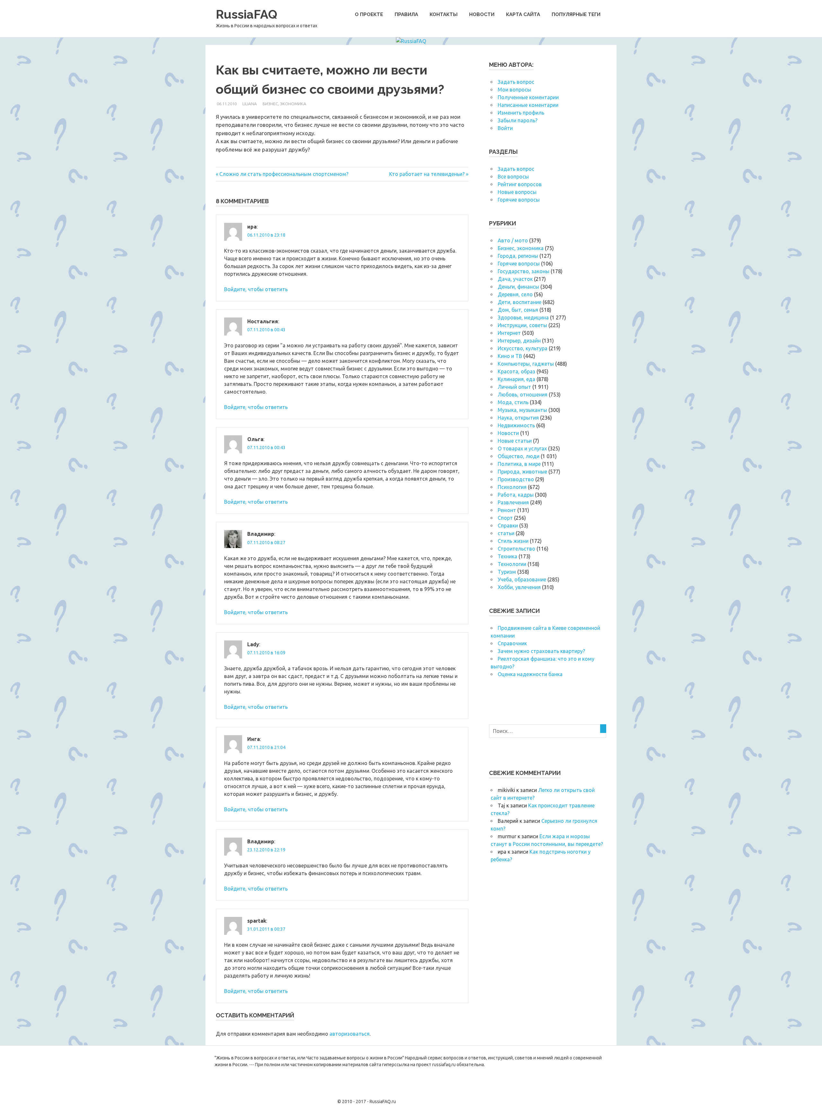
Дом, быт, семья (518, 310)
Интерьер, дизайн (519, 341)
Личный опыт (514, 387)
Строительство (516, 549)
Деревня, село (515, 294)
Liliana (249, 103)
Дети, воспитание (519, 302)
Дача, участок (515, 279)
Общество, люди (518, 456)
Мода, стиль (513, 402)
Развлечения (513, 502)
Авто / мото (513, 240)
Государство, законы (523, 271)
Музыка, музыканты (522, 410)
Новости (481, 14)
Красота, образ (516, 371)
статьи (506, 533)
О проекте (369, 14)
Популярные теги (576, 14)
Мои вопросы (514, 89)
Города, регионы (518, 256)
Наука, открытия (518, 418)
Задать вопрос (516, 82)
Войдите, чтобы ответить (256, 289)
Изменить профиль (521, 113)
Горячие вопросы (519, 200)
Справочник (512, 643)
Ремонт (507, 510)
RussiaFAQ (246, 14)
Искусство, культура (522, 348)
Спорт (505, 518)
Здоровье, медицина (523, 317)
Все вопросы (513, 176)
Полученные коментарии (528, 97)
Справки (508, 525)
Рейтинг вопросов (520, 184)
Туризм (507, 572)
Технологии (512, 564)
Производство (516, 479)
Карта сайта (523, 14)
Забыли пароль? (518, 120)
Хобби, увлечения (519, 587)
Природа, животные (522, 471)
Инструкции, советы (522, 325)
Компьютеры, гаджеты (526, 364)
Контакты (444, 14)
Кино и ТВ (510, 356)
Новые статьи (515, 441)
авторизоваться (349, 1034)
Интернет (509, 333)
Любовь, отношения (522, 394)
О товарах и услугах (522, 448)
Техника (507, 556)
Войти (505, 128)
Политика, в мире (519, 464)
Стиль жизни (513, 541)
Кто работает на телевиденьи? (427, 174)
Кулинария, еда (516, 379)
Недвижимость (516, 425)
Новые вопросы (517, 192)
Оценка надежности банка (530, 674)
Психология (512, 487)
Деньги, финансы (518, 287)
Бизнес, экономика (284, 103)
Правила (406, 14)
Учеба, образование (522, 579)
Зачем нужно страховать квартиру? (541, 651)
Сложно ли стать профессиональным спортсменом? (283, 174)
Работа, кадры (516, 495)
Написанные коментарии (528, 105)
